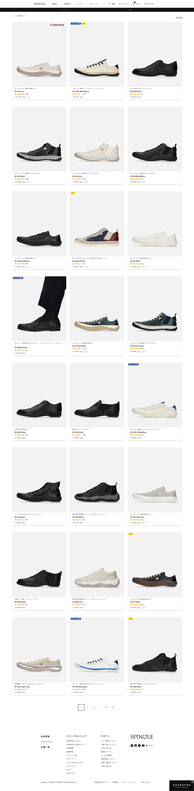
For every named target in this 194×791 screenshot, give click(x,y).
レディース (93, 4)
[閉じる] (192, 781)
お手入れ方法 (106, 748)
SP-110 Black (135, 602)
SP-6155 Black (20, 602)
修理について (106, 752)
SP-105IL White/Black (80, 91)
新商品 (54, 4)
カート (138, 4)
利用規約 (115, 782)
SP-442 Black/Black (137, 176)
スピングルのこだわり (74, 762)
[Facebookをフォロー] (135, 745)
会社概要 (69, 748)
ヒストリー (70, 759)
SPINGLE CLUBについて (75, 744)
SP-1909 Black (78, 517)
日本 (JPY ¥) (148, 4)
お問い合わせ (106, 766)
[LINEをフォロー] (139, 745)
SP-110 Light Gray (137, 517)
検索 (113, 4)
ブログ (69, 770)
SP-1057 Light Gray (22, 687)
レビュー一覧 (71, 755)
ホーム (14, 16)
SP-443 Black (19, 517)
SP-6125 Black (78, 432)
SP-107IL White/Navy (138, 432)
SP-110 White (135, 261)
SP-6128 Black (135, 91)
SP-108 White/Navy (79, 687)
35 (106, 707)
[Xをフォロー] (147, 745)
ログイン (125, 4)
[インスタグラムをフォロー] (132, 745)
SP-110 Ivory (19, 91)
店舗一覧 (45, 747)
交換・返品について (108, 762)
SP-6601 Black (20, 432)
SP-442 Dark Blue (137, 346)
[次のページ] (113, 707)
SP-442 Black (19, 176)
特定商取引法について (101, 782)
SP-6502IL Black (20, 347)
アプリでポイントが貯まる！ (97, 9)
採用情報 (69, 752)
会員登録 (45, 736)
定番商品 (67, 4)
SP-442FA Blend (78, 261)
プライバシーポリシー (129, 782)
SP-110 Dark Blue (79, 346)
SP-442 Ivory (77, 176)
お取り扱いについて (108, 744)
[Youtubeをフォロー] (143, 745)
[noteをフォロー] (151, 745)
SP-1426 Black (135, 687)
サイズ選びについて (108, 741)
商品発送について (108, 759)
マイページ (46, 742)
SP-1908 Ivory (77, 602)
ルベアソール (71, 766)
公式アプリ (70, 773)
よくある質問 (106, 755)
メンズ (79, 4)
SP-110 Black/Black (22, 261)
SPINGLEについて (73, 741)
